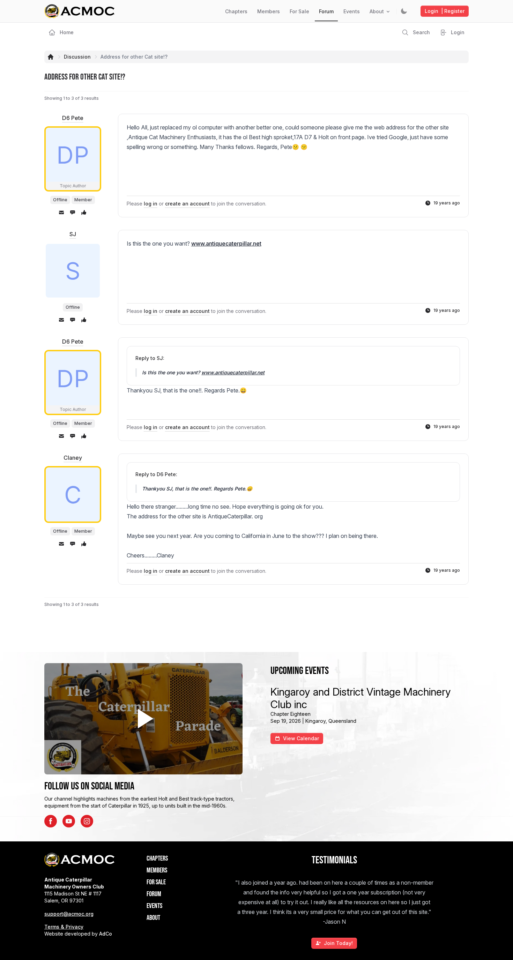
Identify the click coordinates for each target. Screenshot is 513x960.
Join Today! (338, 943)
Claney (73, 457)
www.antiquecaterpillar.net (226, 243)
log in (150, 204)
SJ (72, 234)
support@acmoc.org (69, 914)
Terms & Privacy (63, 927)
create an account (187, 204)
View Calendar (301, 738)
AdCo (105, 934)
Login (444, 11)
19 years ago (446, 202)
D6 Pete (72, 117)
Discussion (77, 57)
